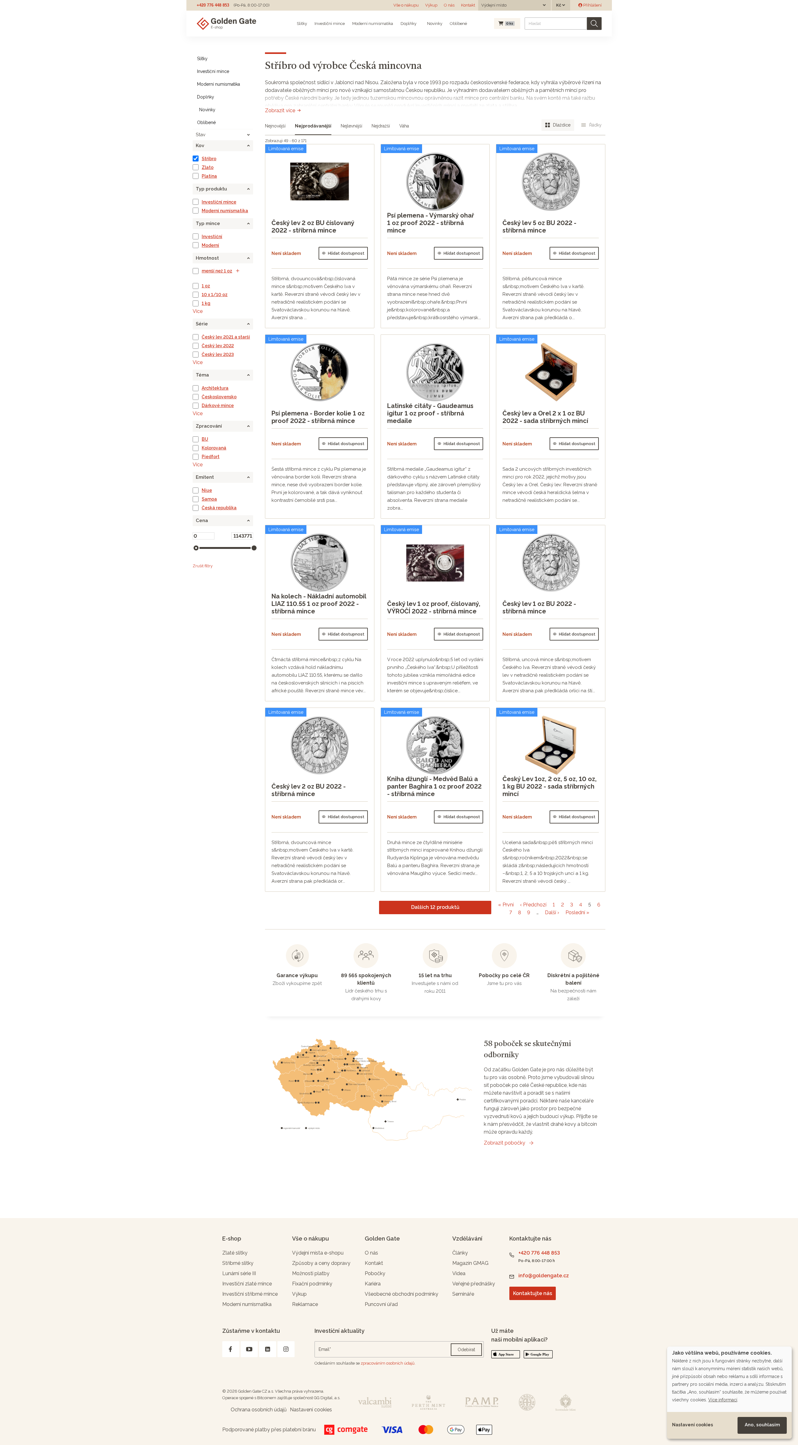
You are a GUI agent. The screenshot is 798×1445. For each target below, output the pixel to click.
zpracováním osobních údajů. (388, 1363)
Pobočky (375, 1273)
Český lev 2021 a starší (226, 336)
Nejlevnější (351, 125)
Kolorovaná (214, 447)
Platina (209, 176)
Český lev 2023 (218, 354)
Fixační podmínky (312, 1284)
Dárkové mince (218, 405)
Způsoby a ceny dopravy (321, 1263)
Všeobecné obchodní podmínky (401, 1294)
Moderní (210, 245)
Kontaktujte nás (532, 1293)
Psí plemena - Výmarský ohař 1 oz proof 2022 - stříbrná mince (430, 223)
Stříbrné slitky (237, 1263)
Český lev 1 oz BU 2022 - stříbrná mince (539, 607)
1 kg (206, 303)
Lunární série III (239, 1273)
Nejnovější (275, 125)
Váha (404, 125)
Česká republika (219, 507)
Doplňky (408, 23)
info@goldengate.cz (543, 1276)
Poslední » (577, 912)
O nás (449, 5)
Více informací (722, 1399)
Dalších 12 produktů (435, 907)
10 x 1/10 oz (215, 294)
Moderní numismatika (372, 23)
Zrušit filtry (203, 566)
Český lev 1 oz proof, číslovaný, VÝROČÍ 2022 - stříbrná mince (433, 607)
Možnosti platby (310, 1273)
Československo (219, 396)
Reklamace (305, 1304)
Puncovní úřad (381, 1304)
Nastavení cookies (692, 1424)
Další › (552, 912)
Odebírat (466, 1349)
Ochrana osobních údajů (259, 1410)
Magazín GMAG (470, 1263)
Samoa (209, 499)
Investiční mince (330, 23)
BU (205, 439)
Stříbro (209, 158)
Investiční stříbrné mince (250, 1294)
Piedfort (210, 456)
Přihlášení (592, 5)
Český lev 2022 (218, 345)
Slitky (302, 23)
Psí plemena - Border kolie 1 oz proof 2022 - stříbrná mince (318, 417)
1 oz (206, 285)
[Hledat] (594, 23)
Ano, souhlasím (762, 1425)
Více (198, 311)
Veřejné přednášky (473, 1284)
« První (506, 905)
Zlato (208, 167)
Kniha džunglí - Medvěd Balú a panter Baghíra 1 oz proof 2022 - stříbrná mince (434, 786)
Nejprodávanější (313, 125)
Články (460, 1253)
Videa (458, 1273)
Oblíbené (458, 23)
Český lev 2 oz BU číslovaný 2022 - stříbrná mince (313, 226)
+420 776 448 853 (213, 5)
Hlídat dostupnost (346, 253)
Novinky (434, 23)
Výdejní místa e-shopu (318, 1253)
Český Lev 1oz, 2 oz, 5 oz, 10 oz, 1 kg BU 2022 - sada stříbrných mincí (549, 786)
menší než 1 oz (217, 270)
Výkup (431, 5)
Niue (207, 490)
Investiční (212, 236)
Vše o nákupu (406, 5)
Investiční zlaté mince (247, 1284)
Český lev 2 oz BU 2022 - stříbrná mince (309, 790)
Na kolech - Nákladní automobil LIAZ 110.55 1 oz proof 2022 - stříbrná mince (319, 604)
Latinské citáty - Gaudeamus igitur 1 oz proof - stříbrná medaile (430, 413)
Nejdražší (381, 125)
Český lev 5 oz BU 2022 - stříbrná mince (539, 226)
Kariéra (373, 1284)
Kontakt (468, 5)
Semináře (463, 1294)
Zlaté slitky (235, 1253)
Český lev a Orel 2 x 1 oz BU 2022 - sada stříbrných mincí (545, 417)
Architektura (215, 388)
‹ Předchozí (533, 905)
